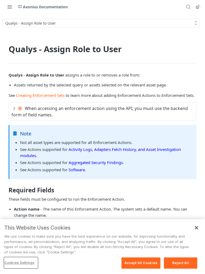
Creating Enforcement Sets (40, 95)
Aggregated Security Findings (96, 162)
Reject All (180, 263)
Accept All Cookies (140, 263)
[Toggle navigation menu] (9, 6)
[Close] (196, 228)
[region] (102, 246)
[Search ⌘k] (188, 6)
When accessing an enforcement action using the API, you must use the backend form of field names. (99, 111)
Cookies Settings (19, 262)
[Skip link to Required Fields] (5, 190)
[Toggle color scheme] (198, 6)
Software (77, 169)
